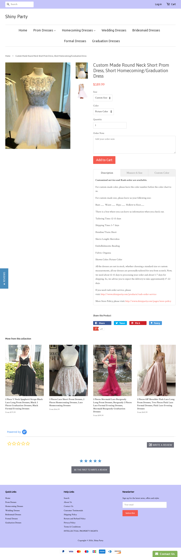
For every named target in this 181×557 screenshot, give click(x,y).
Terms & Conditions (72, 526)
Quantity (97, 119)
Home (23, 30)
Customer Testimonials (73, 510)
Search (66, 498)
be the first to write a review (90, 469)
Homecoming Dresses (78, 30)
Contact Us (68, 506)
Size (95, 92)
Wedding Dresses (114, 30)
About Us (68, 502)
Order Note (98, 133)
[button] (160, 445)
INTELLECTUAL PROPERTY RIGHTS (81, 531)
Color (96, 105)
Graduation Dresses (106, 41)
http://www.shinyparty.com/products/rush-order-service (128, 294)
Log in (158, 4)
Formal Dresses (75, 41)
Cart (173, 4)
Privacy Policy (69, 522)
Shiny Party (16, 16)
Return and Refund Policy (74, 518)
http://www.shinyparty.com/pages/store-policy (148, 301)
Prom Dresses (43, 30)
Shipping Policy (70, 514)
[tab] (107, 172)
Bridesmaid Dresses (146, 30)
